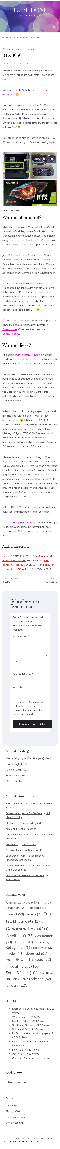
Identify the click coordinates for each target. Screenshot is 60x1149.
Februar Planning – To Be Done (23, 865)
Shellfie (6, 582)
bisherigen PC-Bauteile (23, 522)
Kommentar (21, 636)
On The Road (36, 959)
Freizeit (15, 914)
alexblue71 (28, 64)
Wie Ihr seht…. (20, 1016)
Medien (15, 954)
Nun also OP (29, 844)
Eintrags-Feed (14, 1111)
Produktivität (23, 966)
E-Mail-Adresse (23, 674)
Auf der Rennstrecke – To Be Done (25, 834)
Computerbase (10, 333)
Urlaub (17, 985)
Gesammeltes (27, 929)
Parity (6, 1141)
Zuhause (19, 48)
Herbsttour (51, 582)
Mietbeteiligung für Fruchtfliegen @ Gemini (29, 758)
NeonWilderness (15, 850)
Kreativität (43, 948)
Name (17, 661)
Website (18, 686)
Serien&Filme (22, 972)
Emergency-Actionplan (18, 859)
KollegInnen (19, 947)
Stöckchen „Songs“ (22, 1025)
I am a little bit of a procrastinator (30, 1041)
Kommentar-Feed (16, 1116)
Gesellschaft (20, 936)
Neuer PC (8, 556)
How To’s (17, 1049)
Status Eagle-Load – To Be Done (24, 803)
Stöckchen (39, 978)
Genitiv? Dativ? (20, 1020)
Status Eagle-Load (16, 764)
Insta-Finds (41, 942)
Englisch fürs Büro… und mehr (28, 1008)
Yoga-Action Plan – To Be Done (23, 855)
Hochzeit (23, 942)
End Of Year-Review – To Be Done (25, 875)
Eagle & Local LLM (16, 769)
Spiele (19, 979)
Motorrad (36, 953)
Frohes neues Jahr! (16, 775)
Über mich (17, 1053)
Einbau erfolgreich (32, 823)
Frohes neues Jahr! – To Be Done (24, 813)
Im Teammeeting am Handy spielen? (32, 1033)
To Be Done (30, 10)
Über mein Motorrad (23, 1057)
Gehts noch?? (19, 1029)
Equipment (16, 907)
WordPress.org (14, 1122)
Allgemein (7, 48)
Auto (30, 902)
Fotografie (37, 907)
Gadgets (32, 48)
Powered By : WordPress (24, 1141)
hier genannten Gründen (26, 354)
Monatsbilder (13, 879)
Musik (13, 960)
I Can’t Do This (14, 781)
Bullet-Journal (45, 903)
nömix (9, 828)
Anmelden (11, 1105)
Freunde (33, 914)
